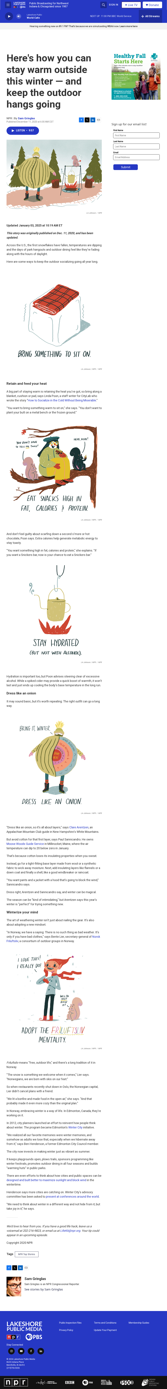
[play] (9, 16)
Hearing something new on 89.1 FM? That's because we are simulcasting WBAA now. (75, 26)
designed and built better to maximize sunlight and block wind (46, 1180)
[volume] (19, 16)
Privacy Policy (66, 1330)
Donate (154, 5)
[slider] (23, 16)
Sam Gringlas (26, 118)
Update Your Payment (105, 1330)
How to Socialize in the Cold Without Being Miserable (62, 400)
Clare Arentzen (79, 827)
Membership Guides (139, 1323)
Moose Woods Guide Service (25, 844)
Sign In (113, 4)
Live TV (132, 5)
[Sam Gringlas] (14, 1286)
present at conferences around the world (72, 1196)
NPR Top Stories (26, 1254)
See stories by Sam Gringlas (43, 1289)
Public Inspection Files (70, 1323)
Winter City (75, 1127)
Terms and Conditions (105, 1323)
